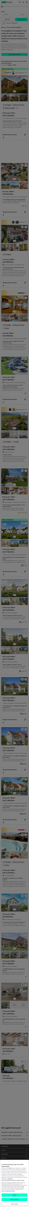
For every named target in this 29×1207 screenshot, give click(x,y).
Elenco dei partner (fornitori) (8, 1191)
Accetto (14, 1195)
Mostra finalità (14, 1204)
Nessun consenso (14, 1199)
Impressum (10, 1179)
